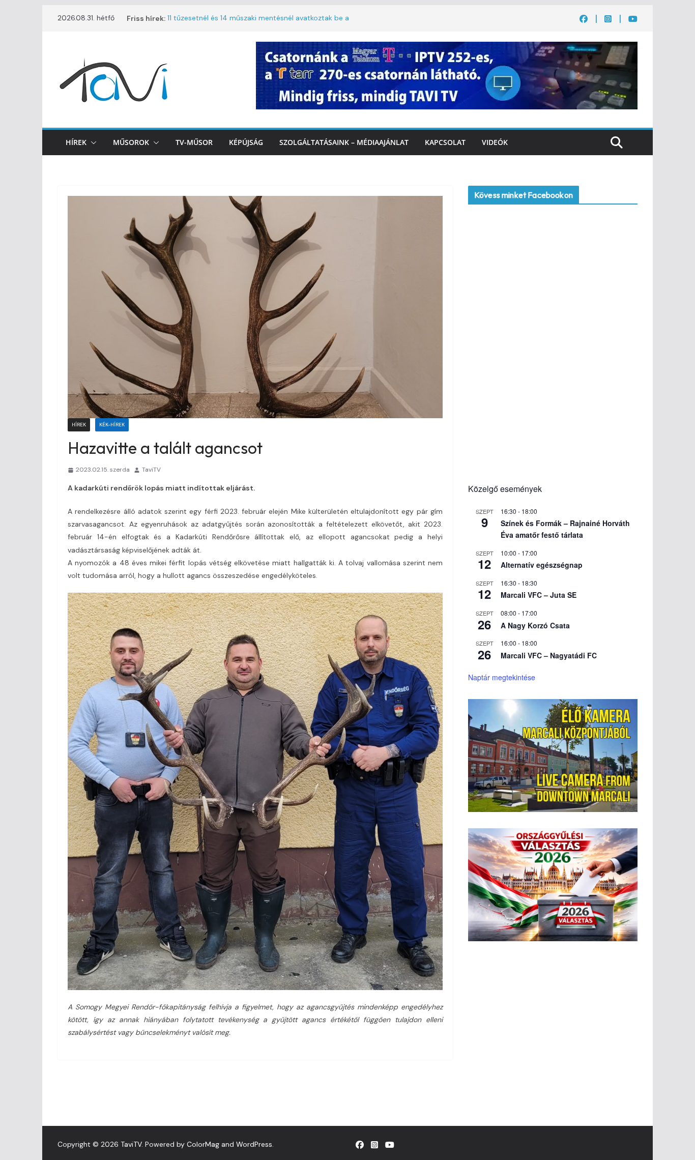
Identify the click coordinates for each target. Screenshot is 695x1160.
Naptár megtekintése (501, 677)
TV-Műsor (194, 142)
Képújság (246, 142)
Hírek (76, 142)
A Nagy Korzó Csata (535, 625)
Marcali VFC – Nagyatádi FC (549, 655)
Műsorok (131, 142)
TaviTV (151, 470)
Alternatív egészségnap (542, 565)
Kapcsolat (445, 142)
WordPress (254, 1144)
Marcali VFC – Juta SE (538, 595)
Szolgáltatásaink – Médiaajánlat (344, 142)
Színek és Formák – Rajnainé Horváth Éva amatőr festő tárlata (565, 529)
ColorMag (203, 1144)
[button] (91, 142)
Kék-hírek (112, 424)
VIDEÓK (495, 142)
